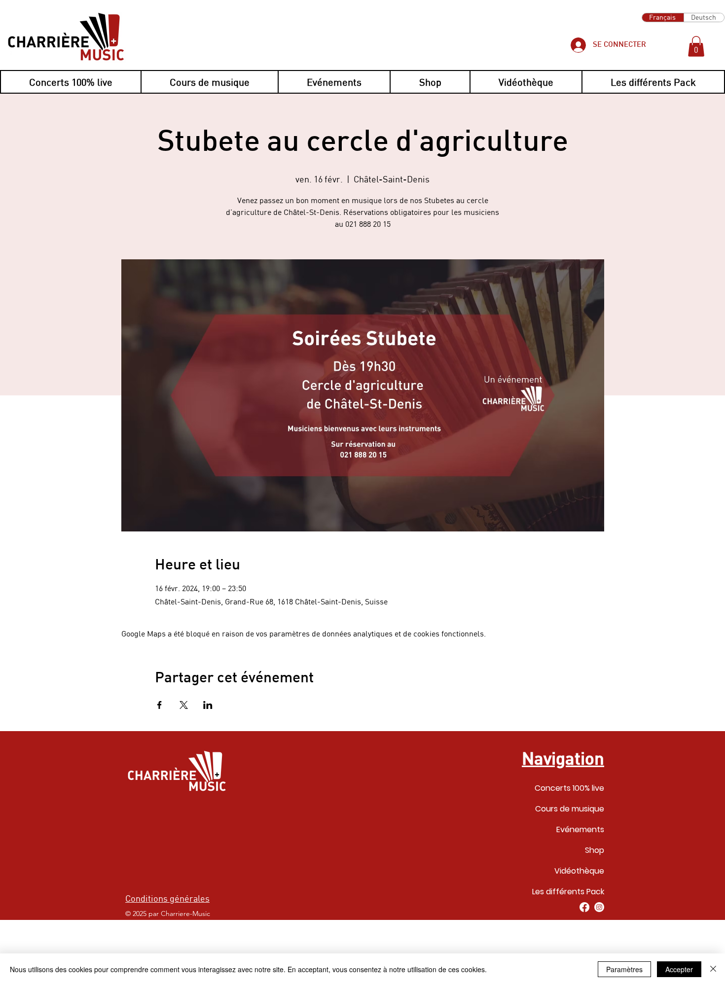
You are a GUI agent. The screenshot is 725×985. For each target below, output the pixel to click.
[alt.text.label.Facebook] (584, 907)
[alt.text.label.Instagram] (599, 907)
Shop (594, 850)
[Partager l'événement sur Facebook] (159, 705)
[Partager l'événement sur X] (183, 705)
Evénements (580, 829)
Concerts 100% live (569, 788)
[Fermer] (713, 969)
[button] (696, 46)
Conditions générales (167, 898)
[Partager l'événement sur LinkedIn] (208, 705)
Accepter (679, 969)
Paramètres (624, 969)
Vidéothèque (579, 871)
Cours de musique (569, 808)
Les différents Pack (568, 891)
